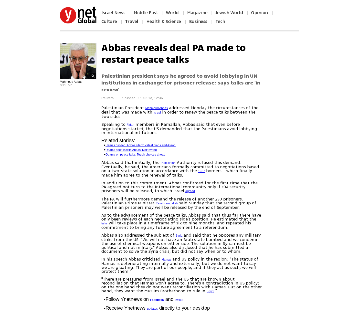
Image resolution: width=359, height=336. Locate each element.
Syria (179, 235)
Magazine (197, 12)
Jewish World (229, 12)
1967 (201, 171)
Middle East (146, 12)
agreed (190, 191)
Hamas (166, 259)
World (173, 12)
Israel (157, 112)
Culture (109, 21)
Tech (220, 21)
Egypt (210, 291)
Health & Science (163, 21)
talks (104, 223)
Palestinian (168, 163)
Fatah (130, 124)
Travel (131, 21)
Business (198, 21)
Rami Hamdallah (167, 203)
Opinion (259, 12)
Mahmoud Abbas (156, 108)
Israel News (113, 12)
